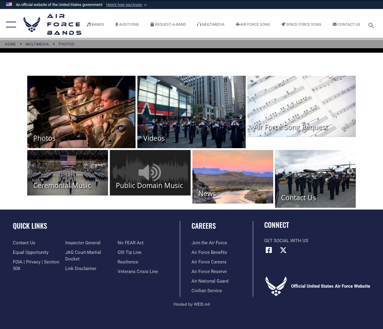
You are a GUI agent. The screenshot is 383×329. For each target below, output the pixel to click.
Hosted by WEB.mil (192, 304)
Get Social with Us (286, 240)
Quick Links (30, 226)
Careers (204, 226)
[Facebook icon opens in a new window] (268, 249)
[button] (127, 5)
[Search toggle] (372, 24)
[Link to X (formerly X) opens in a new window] (283, 249)
